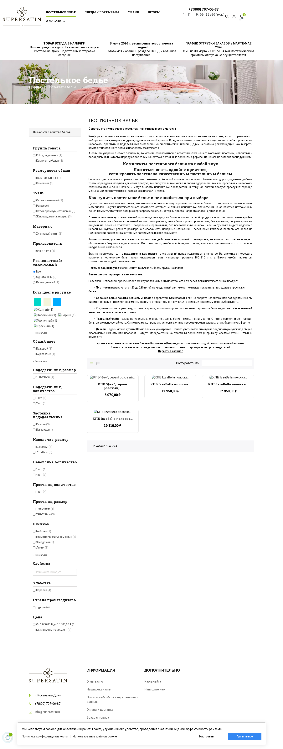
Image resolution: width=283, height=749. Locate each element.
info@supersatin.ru (47, 712)
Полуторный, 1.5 (48, 177)
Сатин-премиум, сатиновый (55, 211)
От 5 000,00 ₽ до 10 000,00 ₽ (55, 624)
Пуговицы (44, 429)
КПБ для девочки (49, 155)
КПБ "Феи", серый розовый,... (112, 386)
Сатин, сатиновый (49, 200)
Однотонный (46, 276)
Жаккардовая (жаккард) (54, 216)
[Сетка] (91, 363)
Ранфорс (44, 205)
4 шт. (41, 474)
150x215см (45, 377)
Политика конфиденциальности (45, 736)
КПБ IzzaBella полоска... (170, 384)
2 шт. (41, 403)
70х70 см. (44, 452)
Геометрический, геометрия (56, 536)
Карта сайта (152, 681)
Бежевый (44, 348)
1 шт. (41, 397)
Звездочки (45, 542)
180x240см (45, 508)
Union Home (45, 250)
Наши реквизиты (99, 689)
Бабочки (43, 531)
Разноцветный (47, 282)
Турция (43, 607)
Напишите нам (154, 689)
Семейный (45, 183)
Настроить (206, 736)
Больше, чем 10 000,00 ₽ (53, 629)
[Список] (98, 363)
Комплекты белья (49, 160)
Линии (42, 547)
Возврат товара (98, 717)
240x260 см (45, 514)
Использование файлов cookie (95, 736)
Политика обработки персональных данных (112, 699)
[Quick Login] (232, 16)
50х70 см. (44, 446)
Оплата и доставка (100, 709)
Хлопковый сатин (49, 233)
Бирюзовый (45, 354)
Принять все (244, 736)
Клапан (43, 424)
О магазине (95, 681)
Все (38, 271)
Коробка (43, 590)
